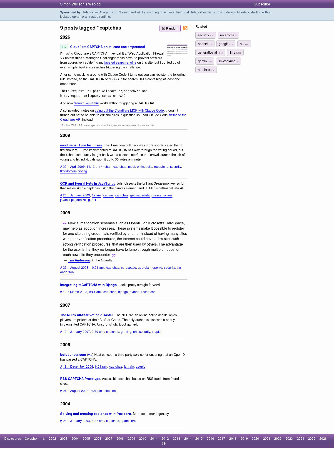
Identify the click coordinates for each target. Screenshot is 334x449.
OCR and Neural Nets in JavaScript (87, 183)
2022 (278, 438)
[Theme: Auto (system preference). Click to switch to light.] (163, 443)
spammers (128, 420)
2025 (311, 438)
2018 (233, 438)
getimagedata (140, 195)
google (226, 43)
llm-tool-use (229, 60)
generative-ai (210, 52)
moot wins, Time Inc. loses (81, 145)
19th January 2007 (76, 331)
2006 (97, 438)
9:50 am (97, 331)
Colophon (32, 438)
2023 (289, 438)
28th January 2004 (76, 420)
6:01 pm (101, 366)
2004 (75, 438)
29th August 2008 (75, 267)
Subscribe (262, 4)
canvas (108, 195)
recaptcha (161, 166)
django (123, 291)
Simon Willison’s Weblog (80, 4)
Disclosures (12, 438)
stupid (156, 331)
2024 (300, 438)
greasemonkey (162, 195)
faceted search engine (120, 62)
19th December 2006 (78, 366)
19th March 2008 (75, 291)
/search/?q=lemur (86, 102)
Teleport (88, 12)
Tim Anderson (79, 260)
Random (172, 28)
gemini (205, 60)
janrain (129, 366)
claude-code (147, 125)
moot (131, 166)
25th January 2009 (76, 195)
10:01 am (97, 267)
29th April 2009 (74, 166)
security (175, 166)
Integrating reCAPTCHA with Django (88, 284)
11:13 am (93, 166)
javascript (67, 199)
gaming (126, 331)
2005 (86, 438)
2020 (255, 438)
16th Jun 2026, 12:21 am (73, 125)
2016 (210, 438)
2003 (63, 438)
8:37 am (97, 420)
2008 (120, 438)
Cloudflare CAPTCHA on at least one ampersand (107, 46)
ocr (94, 199)
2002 (52, 438)
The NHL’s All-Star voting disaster (86, 315)
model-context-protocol (126, 125)
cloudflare (106, 125)
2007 (108, 438)
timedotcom (68, 171)
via (90, 354)
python (135, 291)
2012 (165, 438)
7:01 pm (96, 390)
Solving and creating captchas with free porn (95, 413)
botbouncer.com (73, 354)
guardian (144, 267)
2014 (188, 438)
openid (157, 267)
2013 (176, 438)
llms (235, 52)
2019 (244, 438)
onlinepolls (144, 166)
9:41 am (95, 291)
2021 (266, 438)
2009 (131, 438)
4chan (107, 166)
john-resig (83, 199)
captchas (95, 125)
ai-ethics (206, 69)
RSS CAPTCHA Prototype (80, 378)
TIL (64, 46)
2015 (199, 438)
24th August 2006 (75, 390)
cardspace (128, 267)
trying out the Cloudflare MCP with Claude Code (129, 110)
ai (244, 43)
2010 (142, 438)
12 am (96, 195)
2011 (154, 438)
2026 (323, 438)
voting (82, 171)
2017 (221, 438)
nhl (135, 331)
